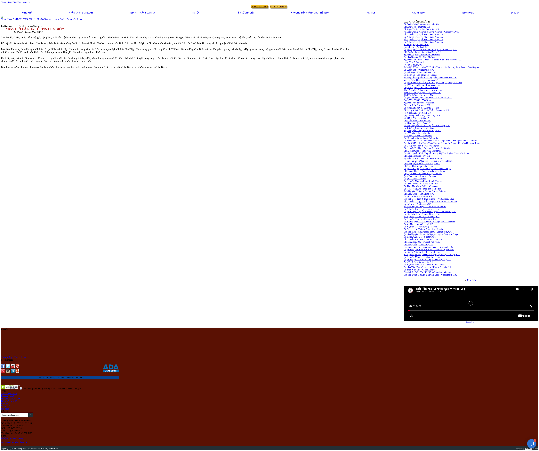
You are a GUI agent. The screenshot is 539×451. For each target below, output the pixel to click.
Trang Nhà (6, 19)
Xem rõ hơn (470, 322)
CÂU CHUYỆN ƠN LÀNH (26, 19)
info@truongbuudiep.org (12, 438)
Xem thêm (471, 280)
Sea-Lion (528, 449)
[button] (81, 13)
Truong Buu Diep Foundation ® (15, 2)
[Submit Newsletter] (30, 415)
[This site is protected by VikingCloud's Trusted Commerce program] (51, 388)
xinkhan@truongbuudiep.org (14, 442)
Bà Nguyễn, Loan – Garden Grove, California (61, 19)
